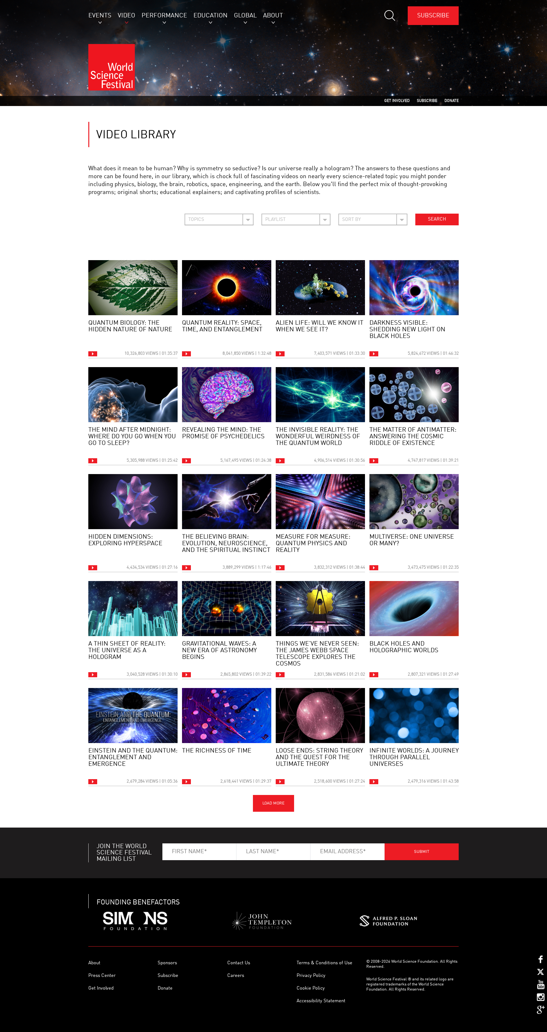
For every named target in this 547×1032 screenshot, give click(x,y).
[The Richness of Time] (226, 715)
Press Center (102, 975)
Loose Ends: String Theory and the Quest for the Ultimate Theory (319, 757)
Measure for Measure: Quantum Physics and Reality (313, 544)
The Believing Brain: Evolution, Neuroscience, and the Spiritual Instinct (226, 544)
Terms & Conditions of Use (324, 963)
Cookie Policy (311, 988)
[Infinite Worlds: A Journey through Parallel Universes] (414, 715)
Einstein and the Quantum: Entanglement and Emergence (133, 757)
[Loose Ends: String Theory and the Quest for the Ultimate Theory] (320, 715)
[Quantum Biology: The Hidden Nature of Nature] (133, 287)
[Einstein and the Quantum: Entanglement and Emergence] (133, 715)
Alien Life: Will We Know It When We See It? (319, 326)
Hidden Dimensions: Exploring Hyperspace (125, 540)
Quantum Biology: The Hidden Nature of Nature (130, 326)
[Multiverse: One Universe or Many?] (414, 501)
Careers (235, 975)
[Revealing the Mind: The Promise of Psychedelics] (226, 394)
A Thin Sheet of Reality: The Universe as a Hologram (127, 650)
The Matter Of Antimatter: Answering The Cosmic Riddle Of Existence (412, 437)
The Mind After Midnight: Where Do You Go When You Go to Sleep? (132, 437)
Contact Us (238, 963)
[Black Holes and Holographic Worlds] (414, 608)
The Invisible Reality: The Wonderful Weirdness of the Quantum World (318, 437)
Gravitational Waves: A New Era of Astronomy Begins (219, 650)
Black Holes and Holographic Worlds (403, 647)
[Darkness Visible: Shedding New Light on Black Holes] (414, 287)
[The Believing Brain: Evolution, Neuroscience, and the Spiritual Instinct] (226, 501)
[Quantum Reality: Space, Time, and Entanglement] (226, 287)
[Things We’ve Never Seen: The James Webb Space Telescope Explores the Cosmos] (320, 608)
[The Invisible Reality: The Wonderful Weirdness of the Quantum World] (320, 394)
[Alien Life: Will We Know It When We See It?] (320, 287)
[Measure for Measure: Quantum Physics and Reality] (320, 501)
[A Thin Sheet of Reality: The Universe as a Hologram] (133, 608)
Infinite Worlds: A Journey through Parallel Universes (414, 757)
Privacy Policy (311, 975)
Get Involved (101, 988)
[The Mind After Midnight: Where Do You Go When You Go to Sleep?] (133, 394)
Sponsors (167, 963)
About (94, 963)
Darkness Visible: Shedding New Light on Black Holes (407, 330)
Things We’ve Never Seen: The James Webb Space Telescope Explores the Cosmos (317, 654)
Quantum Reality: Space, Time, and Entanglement (222, 326)
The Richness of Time (216, 751)
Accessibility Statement (321, 1001)
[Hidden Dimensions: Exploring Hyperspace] (133, 501)
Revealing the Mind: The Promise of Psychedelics (223, 433)
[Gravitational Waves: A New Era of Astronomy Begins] (226, 608)
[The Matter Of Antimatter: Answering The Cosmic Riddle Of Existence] (414, 394)
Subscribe (433, 16)
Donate (165, 988)
